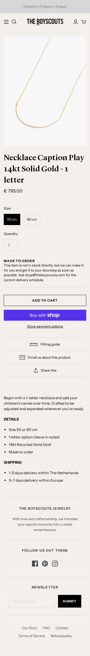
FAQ (46, 628)
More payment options (45, 326)
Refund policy (61, 636)
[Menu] (6, 21)
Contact (62, 628)
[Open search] (14, 21)
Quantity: (11, 234)
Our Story (29, 628)
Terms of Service (31, 636)
